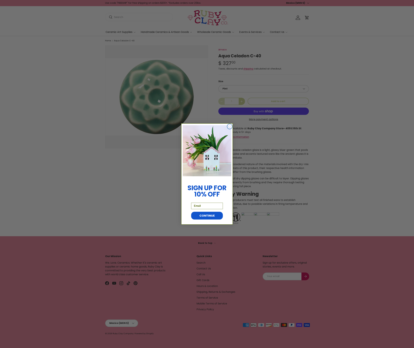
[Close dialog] (229, 126)
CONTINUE (207, 216)
